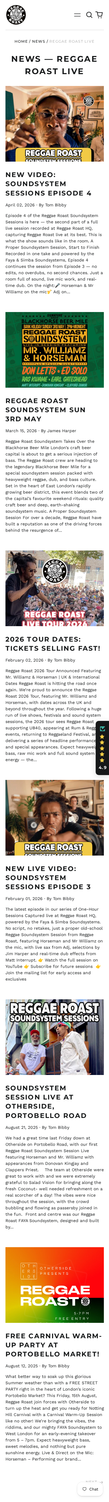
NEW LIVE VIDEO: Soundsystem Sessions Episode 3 (48, 878)
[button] (89, 15)
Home (21, 41)
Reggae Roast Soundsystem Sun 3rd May (45, 410)
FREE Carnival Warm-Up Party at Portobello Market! (53, 1345)
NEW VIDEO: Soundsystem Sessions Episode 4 (48, 184)
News (38, 41)
